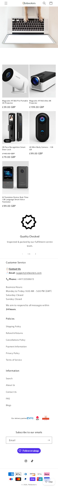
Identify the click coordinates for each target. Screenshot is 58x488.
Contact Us (11, 391)
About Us (10, 385)
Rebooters (32, 484)
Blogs (8, 405)
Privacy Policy (12, 353)
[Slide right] (35, 254)
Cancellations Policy (15, 339)
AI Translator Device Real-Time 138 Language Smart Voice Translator (15, 199)
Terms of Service (14, 359)
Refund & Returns (14, 332)
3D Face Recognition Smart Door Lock (13, 148)
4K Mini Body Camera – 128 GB (41, 148)
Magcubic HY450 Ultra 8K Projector (40, 101)
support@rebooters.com (29, 272)
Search (9, 378)
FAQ (8, 398)
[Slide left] (22, 254)
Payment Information (16, 346)
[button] (6, 3)
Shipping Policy (13, 326)
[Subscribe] (48, 440)
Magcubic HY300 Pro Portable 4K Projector (15, 101)
